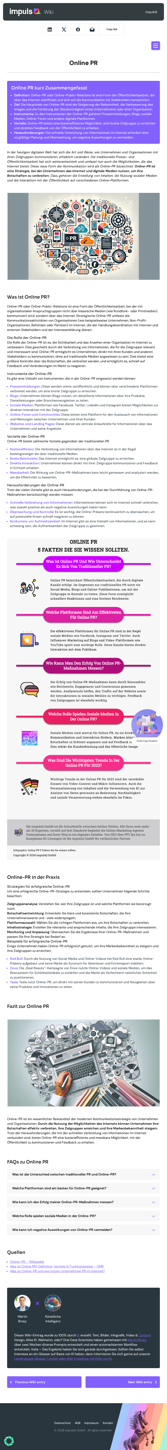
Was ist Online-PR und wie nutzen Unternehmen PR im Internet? (57, 1271)
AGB (77, 1423)
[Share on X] (64, 29)
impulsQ (25, 12)
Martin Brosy (137, 1340)
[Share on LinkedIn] (50, 29)
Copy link (112, 29)
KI (78, 1335)
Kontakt (108, 1423)
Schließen (158, 713)
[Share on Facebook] (78, 29)
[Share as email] (92, 29)
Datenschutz (62, 1423)
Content (145, 1335)
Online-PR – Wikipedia (27, 1262)
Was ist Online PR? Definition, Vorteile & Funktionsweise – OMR (57, 1266)
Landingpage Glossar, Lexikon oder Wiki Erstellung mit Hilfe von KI (63, 1359)
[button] (9, 1441)
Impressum (91, 1423)
